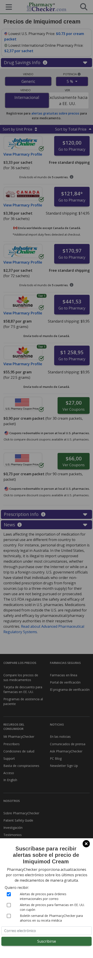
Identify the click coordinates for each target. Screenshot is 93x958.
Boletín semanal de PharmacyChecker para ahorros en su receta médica (51, 918)
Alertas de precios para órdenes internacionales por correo (43, 896)
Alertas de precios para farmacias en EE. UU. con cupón (52, 907)
